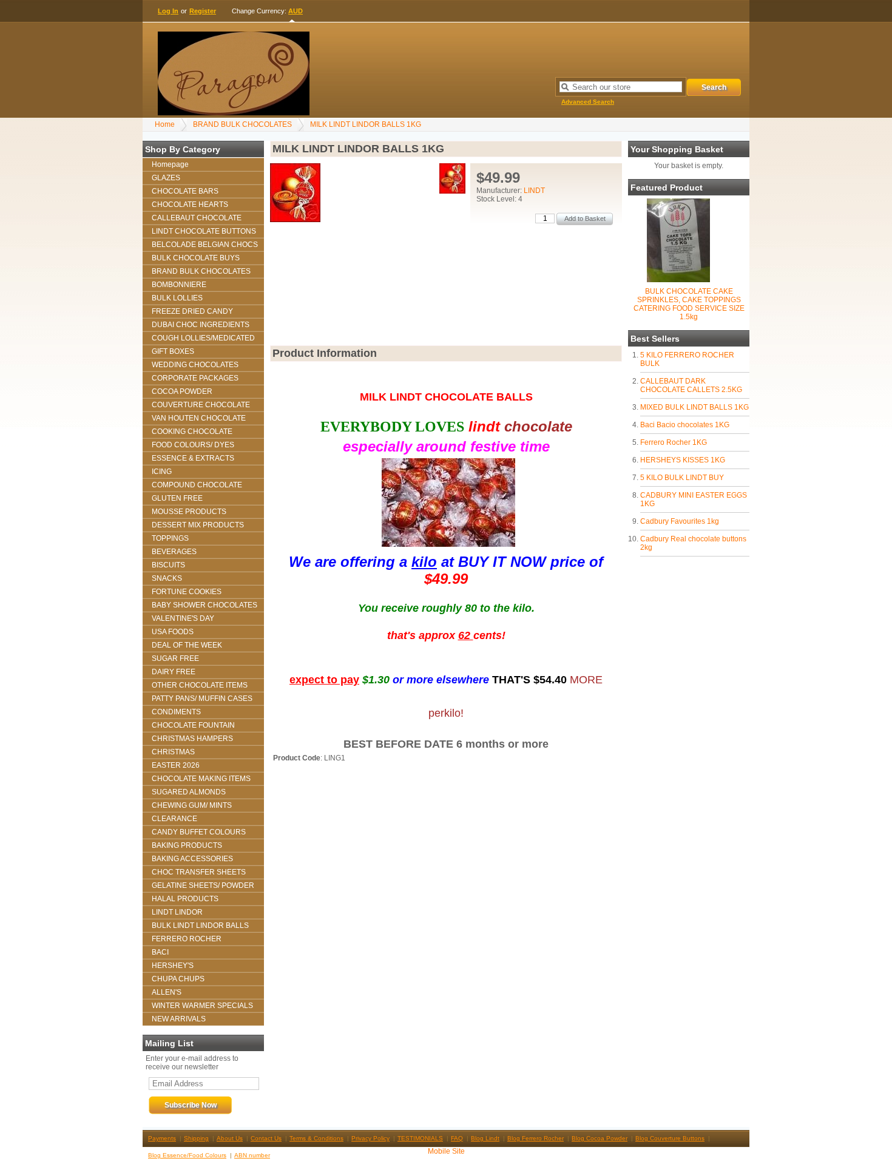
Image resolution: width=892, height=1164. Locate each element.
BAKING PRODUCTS (187, 845)
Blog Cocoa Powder (599, 1138)
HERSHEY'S (173, 965)
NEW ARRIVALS (179, 1019)
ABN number (252, 1155)
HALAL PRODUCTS (185, 899)
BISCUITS (168, 565)
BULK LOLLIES (177, 298)
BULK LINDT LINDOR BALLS (200, 925)
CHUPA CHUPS (178, 979)
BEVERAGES (174, 551)
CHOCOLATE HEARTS (190, 204)
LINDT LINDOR (177, 912)
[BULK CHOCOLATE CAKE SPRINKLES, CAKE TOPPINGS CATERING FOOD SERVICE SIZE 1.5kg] (678, 280)
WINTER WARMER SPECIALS (202, 1005)
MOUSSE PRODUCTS (189, 511)
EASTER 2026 (176, 765)
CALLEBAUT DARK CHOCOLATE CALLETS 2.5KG (691, 385)
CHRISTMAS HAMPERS (192, 738)
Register (202, 11)
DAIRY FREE (173, 672)
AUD (295, 11)
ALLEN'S (166, 992)
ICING (162, 471)
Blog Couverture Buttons (669, 1138)
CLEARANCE (174, 818)
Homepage (170, 164)
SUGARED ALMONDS (189, 792)
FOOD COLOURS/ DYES (193, 445)
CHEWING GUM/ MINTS (192, 805)
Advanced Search (587, 101)
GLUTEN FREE (177, 498)
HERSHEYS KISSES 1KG (682, 460)
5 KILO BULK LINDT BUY (682, 477)
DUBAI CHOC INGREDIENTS (200, 324)
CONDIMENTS (176, 712)
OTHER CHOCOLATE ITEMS (200, 685)
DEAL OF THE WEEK (187, 645)
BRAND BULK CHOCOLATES (242, 124)
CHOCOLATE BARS (185, 191)
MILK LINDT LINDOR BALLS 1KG (365, 124)
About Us (230, 1138)
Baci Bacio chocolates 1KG (684, 425)
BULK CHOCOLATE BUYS (196, 258)
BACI (160, 952)
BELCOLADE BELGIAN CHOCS (205, 244)
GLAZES (166, 178)
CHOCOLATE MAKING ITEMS (201, 778)
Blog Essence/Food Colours (187, 1155)
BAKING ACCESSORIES (192, 858)
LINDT (534, 190)
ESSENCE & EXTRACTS (193, 458)
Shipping (196, 1138)
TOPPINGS (170, 538)
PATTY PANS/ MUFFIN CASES (202, 698)
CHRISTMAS (173, 752)
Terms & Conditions (316, 1138)
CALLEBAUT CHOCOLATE (197, 218)
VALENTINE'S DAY (183, 618)
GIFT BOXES (173, 351)
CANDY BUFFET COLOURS (199, 832)
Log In (168, 11)
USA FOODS (173, 632)
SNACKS (167, 578)
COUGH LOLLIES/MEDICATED (203, 338)
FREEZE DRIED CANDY (192, 311)
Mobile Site (446, 1151)
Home (165, 124)
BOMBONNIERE (179, 284)
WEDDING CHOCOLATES (195, 364)
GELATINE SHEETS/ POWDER (203, 885)
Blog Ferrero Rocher (535, 1138)
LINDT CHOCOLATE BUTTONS (204, 231)
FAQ (457, 1138)
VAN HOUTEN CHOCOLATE (199, 418)
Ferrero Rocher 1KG (673, 442)
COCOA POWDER (182, 391)
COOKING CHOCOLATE (192, 431)
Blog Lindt (485, 1138)
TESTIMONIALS (420, 1138)
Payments (162, 1138)
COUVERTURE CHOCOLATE (201, 405)
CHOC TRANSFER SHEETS (199, 872)
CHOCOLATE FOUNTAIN (193, 725)
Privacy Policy (370, 1138)
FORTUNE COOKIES (186, 591)
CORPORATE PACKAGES (195, 378)
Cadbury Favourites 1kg (679, 521)
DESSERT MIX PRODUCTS (198, 525)
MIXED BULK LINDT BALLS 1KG (694, 407)
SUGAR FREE (175, 658)
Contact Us (266, 1138)
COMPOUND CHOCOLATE (197, 485)
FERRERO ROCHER (186, 939)
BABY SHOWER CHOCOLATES (204, 605)
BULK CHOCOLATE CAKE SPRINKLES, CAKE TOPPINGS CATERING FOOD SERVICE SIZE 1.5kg (689, 304)
